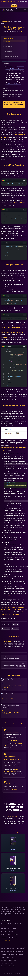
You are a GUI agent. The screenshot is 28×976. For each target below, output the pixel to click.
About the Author (8, 51)
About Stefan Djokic (7, 963)
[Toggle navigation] (24, 10)
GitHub (8, 596)
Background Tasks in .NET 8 (9, 935)
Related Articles (8, 54)
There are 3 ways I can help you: (11, 56)
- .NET (22, 31)
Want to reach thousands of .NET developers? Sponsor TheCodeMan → (13, 104)
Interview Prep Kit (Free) (8, 960)
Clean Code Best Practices (9, 932)
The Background (7, 41)
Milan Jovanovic (20, 66)
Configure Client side (8, 46)
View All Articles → (7, 941)
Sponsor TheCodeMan (8, 966)
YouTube (10, 917)
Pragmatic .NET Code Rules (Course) (12, 954)
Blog (5, 21)
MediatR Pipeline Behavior (9, 938)
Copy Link (16, 628)
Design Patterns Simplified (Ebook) (12, 951)
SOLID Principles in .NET (8, 929)
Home (2, 21)
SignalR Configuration (8, 44)
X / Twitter (6, 628)
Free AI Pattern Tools (7, 957)
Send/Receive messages (9, 49)
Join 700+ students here (13, 84)
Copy (24, 180)
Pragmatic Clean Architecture (15, 69)
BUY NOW (14, 5)
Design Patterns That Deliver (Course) (13, 948)
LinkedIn (16, 624)
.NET (8, 21)
